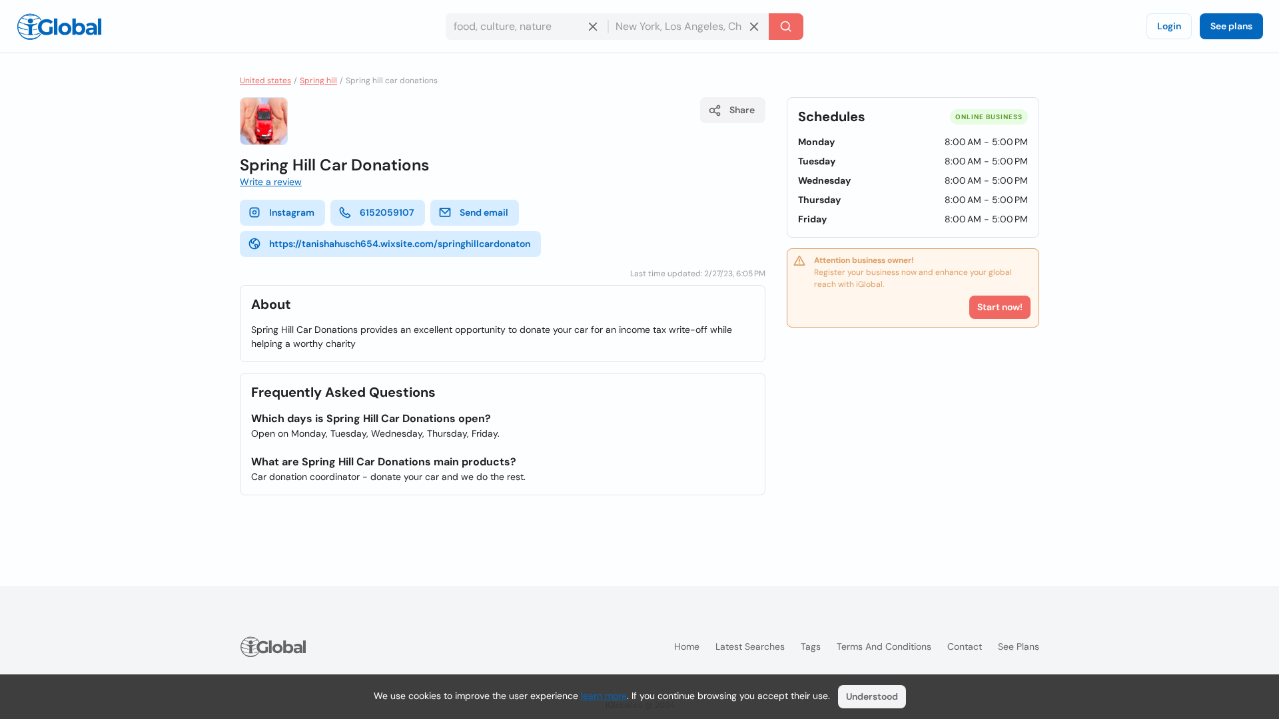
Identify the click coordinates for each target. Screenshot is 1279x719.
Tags (811, 646)
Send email (484, 212)
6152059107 (387, 212)
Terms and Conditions (884, 646)
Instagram (291, 212)
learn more (604, 696)
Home (686, 646)
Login (1169, 26)
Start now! (1000, 307)
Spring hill (318, 80)
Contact (964, 646)
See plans (1231, 26)
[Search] (786, 26)
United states (265, 80)
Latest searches (750, 646)
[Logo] (59, 26)
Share (742, 110)
